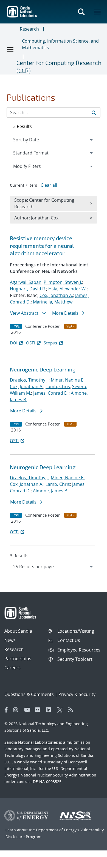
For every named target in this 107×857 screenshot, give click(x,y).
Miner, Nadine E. (68, 380)
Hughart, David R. (28, 289)
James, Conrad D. (51, 393)
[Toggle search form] (81, 12)
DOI (13, 343)
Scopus (50, 343)
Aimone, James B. (50, 491)
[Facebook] (6, 710)
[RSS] (72, 710)
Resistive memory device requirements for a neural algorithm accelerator (42, 245)
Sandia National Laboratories (31, 742)
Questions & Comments (29, 694)
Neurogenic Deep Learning (42, 369)
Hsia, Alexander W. (67, 289)
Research (29, 29)
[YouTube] (28, 710)
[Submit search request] (93, 112)
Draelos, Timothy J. (29, 380)
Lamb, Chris (58, 386)
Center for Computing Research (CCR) (59, 66)
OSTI (30, 343)
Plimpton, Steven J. (63, 282)
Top (91, 851)
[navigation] (53, 566)
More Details (66, 313)
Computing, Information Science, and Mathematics (60, 44)
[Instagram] (17, 710)
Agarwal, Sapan (25, 282)
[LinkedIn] (50, 710)
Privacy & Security (76, 694)
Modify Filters (34, 166)
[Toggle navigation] (10, 49)
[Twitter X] (61, 710)
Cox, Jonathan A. (56, 295)
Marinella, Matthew (52, 302)
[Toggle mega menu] (98, 12)
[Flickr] (39, 710)
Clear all (49, 185)
